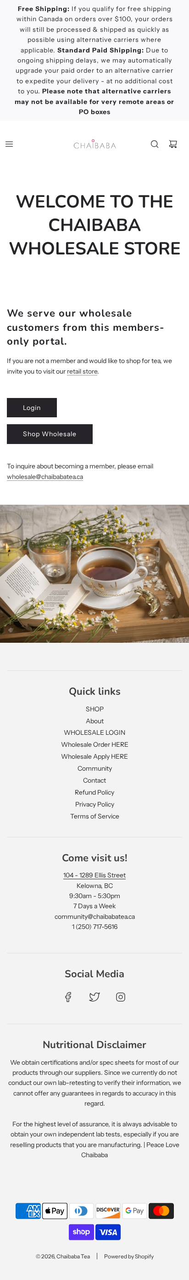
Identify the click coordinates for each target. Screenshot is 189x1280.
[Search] (154, 144)
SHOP (95, 709)
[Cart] (173, 144)
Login (32, 408)
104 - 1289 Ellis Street (94, 875)
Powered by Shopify (129, 1256)
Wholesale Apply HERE (94, 756)
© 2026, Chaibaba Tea (63, 1256)
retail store (82, 371)
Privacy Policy (94, 804)
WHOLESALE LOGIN (94, 732)
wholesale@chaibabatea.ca (45, 477)
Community (95, 768)
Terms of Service (94, 816)
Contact (94, 780)
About (95, 721)
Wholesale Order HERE (94, 744)
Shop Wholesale (50, 434)
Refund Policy (94, 792)
